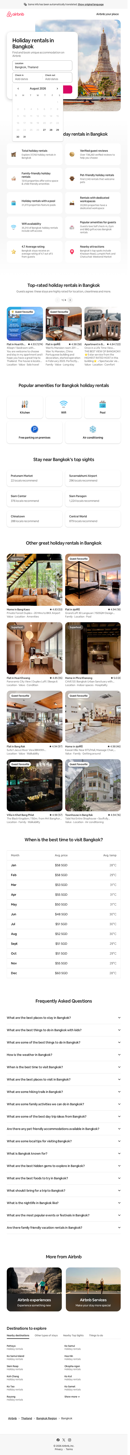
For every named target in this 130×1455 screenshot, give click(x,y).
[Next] (70, 300)
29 (57, 129)
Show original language (91, 4)
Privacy (59, 1449)
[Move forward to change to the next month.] (57, 89)
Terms (69, 1449)
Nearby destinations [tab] (18, 1335)
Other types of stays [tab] (46, 1335)
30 (17, 136)
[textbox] (27, 79)
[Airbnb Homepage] (15, 14)
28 (51, 129)
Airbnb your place (107, 14)
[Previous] (57, 300)
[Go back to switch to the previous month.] (18, 89)
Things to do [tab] (96, 1335)
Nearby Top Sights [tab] (73, 1335)
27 (44, 129)
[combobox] (42, 67)
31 (24, 136)
